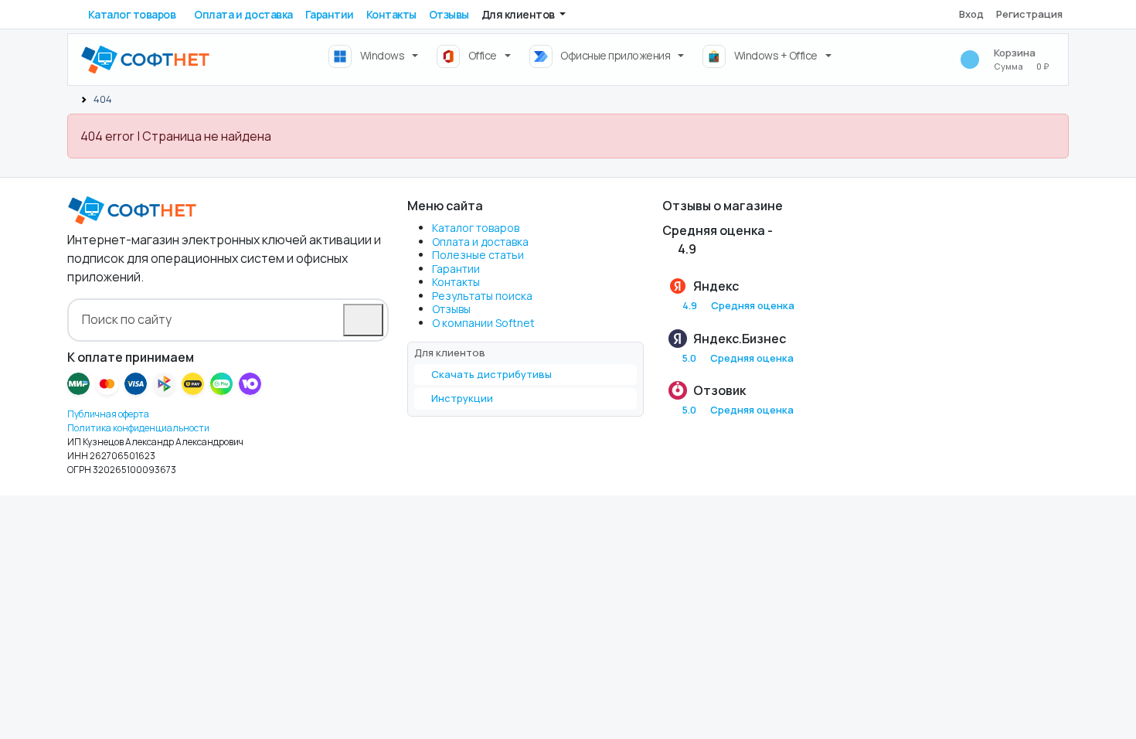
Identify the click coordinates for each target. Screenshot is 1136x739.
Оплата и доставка (243, 14)
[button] (523, 14)
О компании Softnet (483, 322)
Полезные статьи (478, 254)
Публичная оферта (108, 414)
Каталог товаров (132, 14)
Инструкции (462, 398)
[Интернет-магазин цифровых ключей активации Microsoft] (71, 99)
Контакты (391, 14)
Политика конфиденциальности (138, 427)
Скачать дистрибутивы (491, 374)
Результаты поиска (482, 295)
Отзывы (449, 14)
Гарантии (329, 14)
